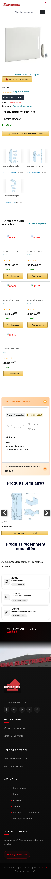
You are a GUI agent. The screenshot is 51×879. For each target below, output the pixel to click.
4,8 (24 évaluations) (22, 91)
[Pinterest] (22, 710)
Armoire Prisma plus (22, 106)
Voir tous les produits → (39, 223)
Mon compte (19, 788)
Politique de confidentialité (26, 812)
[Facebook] (6, 710)
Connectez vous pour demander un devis (27, 133)
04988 (29, 255)
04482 (5, 255)
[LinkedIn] (29, 710)
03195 (29, 303)
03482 (5, 303)
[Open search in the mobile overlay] (29, 12)
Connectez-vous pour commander (24, 533)
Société (17, 806)
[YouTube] (14, 710)
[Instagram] (37, 710)
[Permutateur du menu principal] (6, 12)
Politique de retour (22, 818)
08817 (5, 352)
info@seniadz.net (18, 854)
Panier (16, 794)
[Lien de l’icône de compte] (45, 4)
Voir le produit (13, 276)
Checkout (18, 800)
